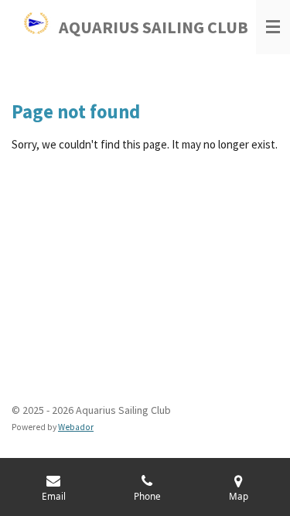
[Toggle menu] (273, 27)
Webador (76, 427)
